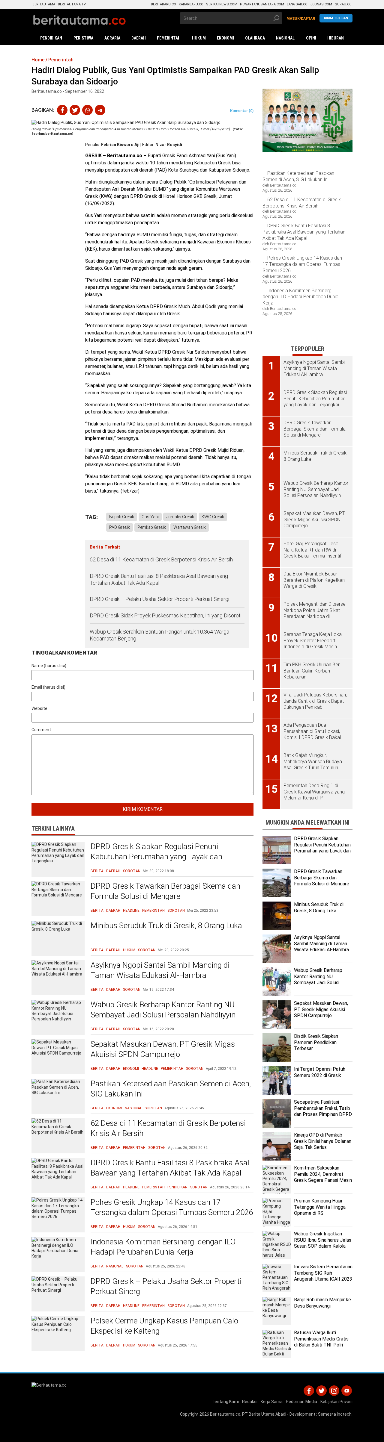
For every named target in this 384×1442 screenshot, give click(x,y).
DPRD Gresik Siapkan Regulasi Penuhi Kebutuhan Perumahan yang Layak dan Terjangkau (156, 856)
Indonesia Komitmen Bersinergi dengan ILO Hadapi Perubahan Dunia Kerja (163, 1246)
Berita (97, 871)
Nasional (133, 1108)
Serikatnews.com (221, 4)
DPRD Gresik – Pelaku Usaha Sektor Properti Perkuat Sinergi (159, 599)
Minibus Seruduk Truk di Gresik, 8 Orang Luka (166, 925)
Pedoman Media (301, 1401)
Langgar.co (297, 4)
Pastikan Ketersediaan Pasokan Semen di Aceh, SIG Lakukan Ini (171, 1088)
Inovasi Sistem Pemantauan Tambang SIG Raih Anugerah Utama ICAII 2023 (323, 1273)
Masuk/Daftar (300, 18)
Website (39, 708)
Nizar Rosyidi (168, 144)
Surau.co (343, 4)
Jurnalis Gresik (180, 516)
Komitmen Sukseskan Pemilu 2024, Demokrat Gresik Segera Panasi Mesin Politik (323, 1177)
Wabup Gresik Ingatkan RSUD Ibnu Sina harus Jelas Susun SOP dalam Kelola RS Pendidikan (322, 1243)
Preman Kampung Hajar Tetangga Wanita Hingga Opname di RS (320, 1207)
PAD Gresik (119, 527)
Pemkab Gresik (151, 527)
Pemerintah (153, 910)
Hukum (129, 950)
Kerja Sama (272, 1401)
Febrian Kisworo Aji (120, 144)
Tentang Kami (225, 1401)
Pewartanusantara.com (262, 4)
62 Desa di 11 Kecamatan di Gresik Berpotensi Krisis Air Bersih (161, 559)
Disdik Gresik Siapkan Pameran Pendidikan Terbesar (316, 1042)
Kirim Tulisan (336, 18)
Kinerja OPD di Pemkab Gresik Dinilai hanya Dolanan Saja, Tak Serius (322, 1141)
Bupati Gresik (121, 516)
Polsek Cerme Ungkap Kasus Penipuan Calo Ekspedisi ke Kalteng (164, 1325)
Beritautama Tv (72, 4)
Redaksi (249, 1401)
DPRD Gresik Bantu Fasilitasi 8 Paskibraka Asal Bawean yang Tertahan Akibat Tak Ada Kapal (159, 579)
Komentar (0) (242, 110)
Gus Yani (150, 516)
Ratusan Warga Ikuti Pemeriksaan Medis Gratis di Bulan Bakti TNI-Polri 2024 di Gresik (321, 1342)
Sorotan (131, 871)
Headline (131, 910)
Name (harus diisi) (49, 665)
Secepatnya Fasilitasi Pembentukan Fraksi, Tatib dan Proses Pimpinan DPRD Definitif (323, 1111)
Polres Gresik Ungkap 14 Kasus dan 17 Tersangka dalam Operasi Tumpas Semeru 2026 (172, 1207)
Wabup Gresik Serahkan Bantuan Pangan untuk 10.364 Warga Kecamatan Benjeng (159, 635)
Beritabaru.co (163, 4)
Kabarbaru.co (191, 4)
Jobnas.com (321, 4)
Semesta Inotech (335, 1414)
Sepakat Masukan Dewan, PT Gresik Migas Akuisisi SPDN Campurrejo (163, 1049)
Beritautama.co (225, 1414)
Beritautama (43, 4)
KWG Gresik (213, 516)
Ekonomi (131, 1069)
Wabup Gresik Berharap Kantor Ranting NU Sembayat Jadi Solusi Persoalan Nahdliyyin (163, 1009)
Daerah (113, 871)
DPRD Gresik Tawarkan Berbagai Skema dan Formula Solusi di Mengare (165, 891)
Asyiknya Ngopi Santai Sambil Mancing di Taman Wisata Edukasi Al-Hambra (160, 970)
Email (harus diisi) (48, 687)
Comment (41, 729)
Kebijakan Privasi (336, 1401)
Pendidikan (177, 1187)
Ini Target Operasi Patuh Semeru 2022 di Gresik (319, 1072)
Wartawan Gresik (189, 527)
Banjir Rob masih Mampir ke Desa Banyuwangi (322, 1303)
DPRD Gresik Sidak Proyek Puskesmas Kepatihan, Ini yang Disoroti (166, 615)
